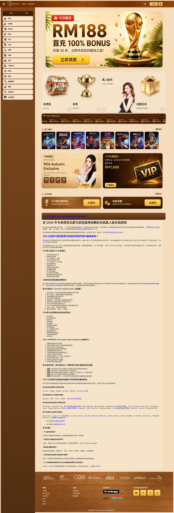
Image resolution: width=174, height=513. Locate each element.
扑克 (44, 498)
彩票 (44, 504)
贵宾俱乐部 (76, 493)
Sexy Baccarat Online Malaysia (95, 416)
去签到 (91, 202)
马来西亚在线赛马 (59, 421)
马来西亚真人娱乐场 (152, 227)
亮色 (26, 13)
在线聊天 (76, 496)
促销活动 (76, 490)
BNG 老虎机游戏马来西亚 (72, 406)
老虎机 (45, 490)
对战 (44, 501)
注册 (153, 4)
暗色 (11, 13)
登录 (144, 4)
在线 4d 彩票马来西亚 (74, 399)
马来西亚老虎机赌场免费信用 (147, 283)
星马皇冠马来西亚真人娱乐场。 (113, 232)
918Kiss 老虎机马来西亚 (69, 408)
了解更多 (110, 185)
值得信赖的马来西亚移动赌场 (76, 383)
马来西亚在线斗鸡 (59, 424)
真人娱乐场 (46, 493)
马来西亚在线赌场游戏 (82, 229)
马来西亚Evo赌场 (56, 417)
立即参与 (85, 185)
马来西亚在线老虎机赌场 (57, 283)
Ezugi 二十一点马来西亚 (61, 416)
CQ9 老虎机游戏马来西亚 (121, 408)
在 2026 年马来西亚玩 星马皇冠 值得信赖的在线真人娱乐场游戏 (64, 216)
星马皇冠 (46, 240)
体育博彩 (45, 496)
